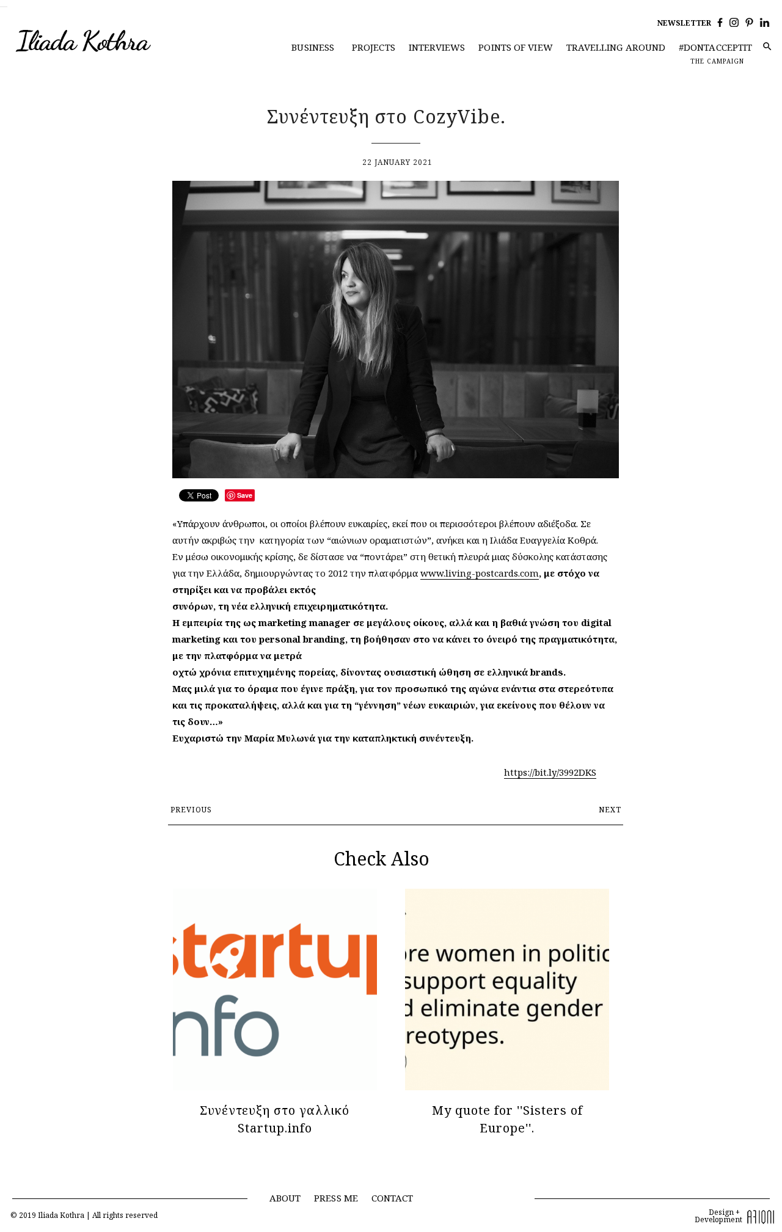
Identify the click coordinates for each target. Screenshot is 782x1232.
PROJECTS (373, 47)
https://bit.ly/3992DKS (550, 772)
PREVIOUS (191, 809)
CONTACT (392, 1198)
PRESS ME (336, 1198)
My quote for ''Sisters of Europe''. (507, 1119)
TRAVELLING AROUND (616, 47)
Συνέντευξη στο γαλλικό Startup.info (274, 1119)
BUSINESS (312, 47)
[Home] (108, 41)
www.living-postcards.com (479, 573)
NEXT (610, 809)
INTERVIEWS (437, 47)
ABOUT (285, 1198)
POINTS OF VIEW (515, 47)
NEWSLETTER (684, 23)
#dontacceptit (715, 47)
